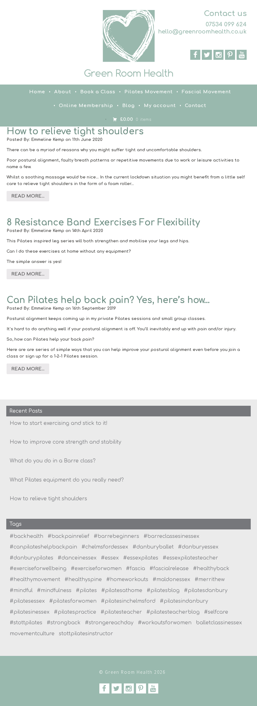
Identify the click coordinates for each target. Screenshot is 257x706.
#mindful (21, 590)
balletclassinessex (219, 622)
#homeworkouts (127, 579)
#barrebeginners (116, 536)
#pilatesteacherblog (173, 612)
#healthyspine (83, 579)
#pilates (86, 590)
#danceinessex (77, 557)
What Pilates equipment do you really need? (67, 479)
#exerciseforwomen (96, 568)
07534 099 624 (226, 24)
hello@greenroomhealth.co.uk (202, 31)
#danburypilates (31, 557)
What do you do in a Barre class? (53, 460)
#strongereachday (109, 622)
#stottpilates (26, 622)
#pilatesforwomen (73, 601)
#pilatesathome (121, 590)
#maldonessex (171, 579)
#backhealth (26, 536)
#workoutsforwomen (164, 622)
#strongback (64, 622)
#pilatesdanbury (206, 590)
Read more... (28, 196)
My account (160, 105)
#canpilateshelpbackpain (43, 546)
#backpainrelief (68, 536)
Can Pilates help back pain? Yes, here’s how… (108, 300)
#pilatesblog (163, 590)
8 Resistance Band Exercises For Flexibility (103, 223)
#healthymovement (35, 579)
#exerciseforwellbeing (38, 568)
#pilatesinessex (30, 612)
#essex (110, 557)
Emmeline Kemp (47, 139)
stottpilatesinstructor (86, 633)
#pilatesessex (27, 601)
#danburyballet (153, 546)
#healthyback (211, 568)
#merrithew (210, 579)
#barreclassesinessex (171, 536)
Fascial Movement (206, 92)
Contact (195, 105)
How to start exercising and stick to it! (59, 423)
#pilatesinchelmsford (128, 601)
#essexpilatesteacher (190, 557)
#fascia (135, 568)
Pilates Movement (148, 92)
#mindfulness (54, 590)
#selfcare (216, 612)
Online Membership (86, 105)
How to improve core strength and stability (65, 442)
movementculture (32, 633)
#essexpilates (140, 557)
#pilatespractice (75, 612)
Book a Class (97, 92)
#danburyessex (198, 546)
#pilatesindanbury (184, 601)
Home (37, 92)
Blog (128, 105)
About (62, 92)
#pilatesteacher (121, 612)
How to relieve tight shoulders (75, 131)
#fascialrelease (169, 568)
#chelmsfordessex (104, 546)
